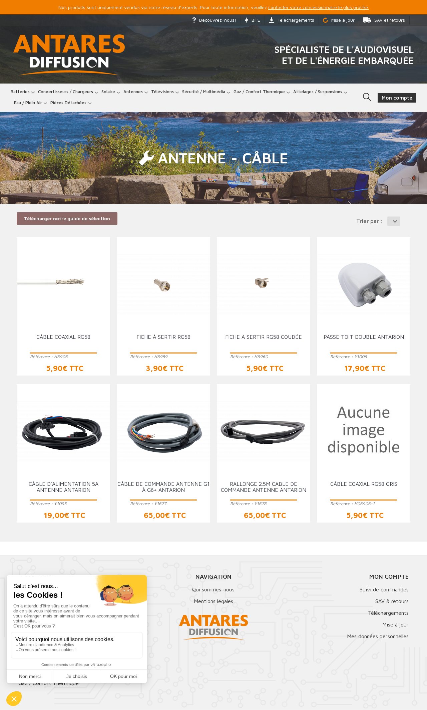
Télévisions (162, 91)
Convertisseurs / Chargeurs (65, 91)
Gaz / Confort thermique (259, 91)
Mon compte (389, 576)
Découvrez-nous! (217, 20)
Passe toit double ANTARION (364, 337)
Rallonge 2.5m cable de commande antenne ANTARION (263, 487)
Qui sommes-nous (213, 589)
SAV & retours (392, 601)
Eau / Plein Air (28, 102)
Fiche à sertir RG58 (163, 337)
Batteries (20, 91)
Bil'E (256, 20)
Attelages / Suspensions (317, 91)
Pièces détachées (68, 102)
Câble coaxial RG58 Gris (363, 484)
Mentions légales (213, 601)
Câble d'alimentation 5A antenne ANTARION (63, 487)
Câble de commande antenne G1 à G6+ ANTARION (163, 487)
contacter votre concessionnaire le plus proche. (318, 7)
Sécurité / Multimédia (203, 91)
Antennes (133, 91)
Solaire (108, 91)
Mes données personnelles (378, 636)
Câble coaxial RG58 (63, 337)
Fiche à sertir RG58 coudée (263, 337)
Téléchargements (296, 20)
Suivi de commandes (384, 589)
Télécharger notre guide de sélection (67, 218)
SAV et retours (389, 20)
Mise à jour (343, 20)
